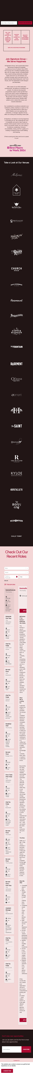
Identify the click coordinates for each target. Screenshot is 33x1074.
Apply (24, 610)
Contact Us (16, 1060)
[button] (16, 175)
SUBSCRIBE (26, 1049)
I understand (7, 1071)
